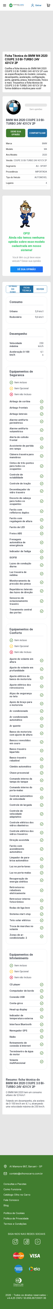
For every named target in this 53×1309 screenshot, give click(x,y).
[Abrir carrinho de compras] (48, 5)
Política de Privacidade (16, 1218)
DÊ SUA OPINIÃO (26, 269)
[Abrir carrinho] (5, 5)
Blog (6, 1205)
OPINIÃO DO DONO (13, 289)
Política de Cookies (14, 1213)
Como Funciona (12, 1189)
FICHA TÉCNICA (26, 289)
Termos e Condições (15, 1223)
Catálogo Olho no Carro (17, 1194)
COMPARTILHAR (37, 133)
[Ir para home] (16, 5)
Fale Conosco (11, 1200)
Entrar (38, 5)
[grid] (26, 685)
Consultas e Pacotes (15, 1183)
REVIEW (40, 289)
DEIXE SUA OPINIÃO (16, 133)
